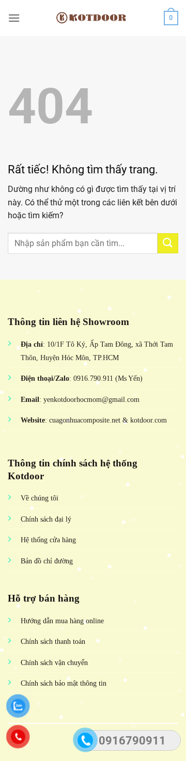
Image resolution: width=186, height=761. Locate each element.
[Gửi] (168, 243)
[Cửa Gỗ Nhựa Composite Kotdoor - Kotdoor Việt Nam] (93, 18)
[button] (14, 17)
